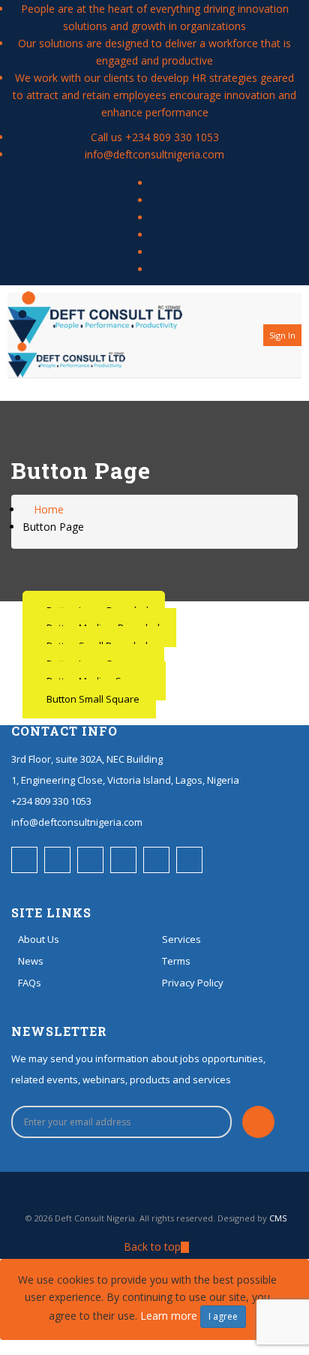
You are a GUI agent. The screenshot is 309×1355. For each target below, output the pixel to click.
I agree (223, 1316)
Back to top (152, 1246)
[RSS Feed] (155, 200)
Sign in (282, 335)
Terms (176, 961)
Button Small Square (93, 699)
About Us (38, 939)
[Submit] (258, 1122)
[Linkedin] (155, 234)
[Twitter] (155, 217)
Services (181, 939)
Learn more (168, 1315)
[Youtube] (155, 251)
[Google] (155, 269)
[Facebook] (155, 182)
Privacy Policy (193, 982)
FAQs (29, 982)
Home (47, 509)
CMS (277, 1218)
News (31, 961)
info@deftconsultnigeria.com (154, 154)
